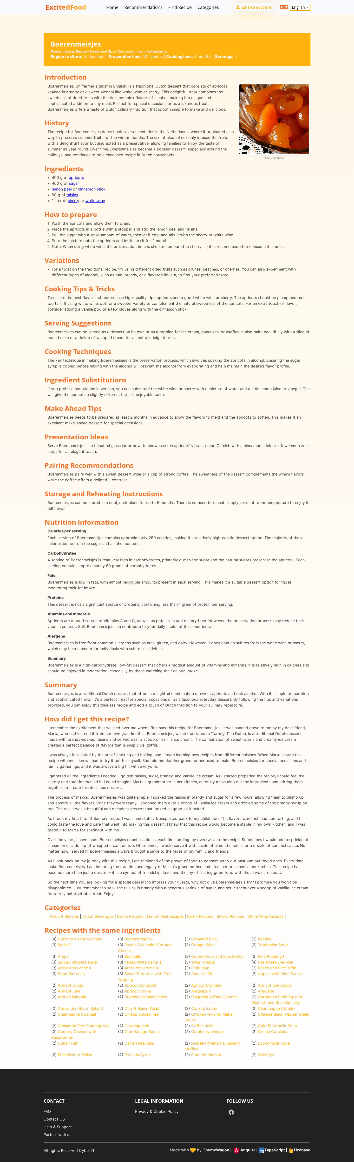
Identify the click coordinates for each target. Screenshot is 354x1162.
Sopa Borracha (71, 973)
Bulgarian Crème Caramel (214, 996)
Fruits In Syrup (138, 1054)
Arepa (63, 956)
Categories (208, 7)
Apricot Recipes (64, 916)
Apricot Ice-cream (274, 985)
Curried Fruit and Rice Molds (217, 956)
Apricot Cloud (70, 985)
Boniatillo (133, 956)
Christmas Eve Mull (275, 962)
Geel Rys (266, 1054)
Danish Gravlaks (139, 1043)
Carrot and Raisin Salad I (80, 1008)
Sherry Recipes (230, 916)
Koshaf (64, 944)
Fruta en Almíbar (206, 1054)
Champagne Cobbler (277, 1008)
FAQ (47, 1111)
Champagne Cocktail (77, 1014)
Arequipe (266, 991)
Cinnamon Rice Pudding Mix (83, 1025)
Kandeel (265, 939)
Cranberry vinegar (207, 1031)
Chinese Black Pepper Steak (283, 1014)
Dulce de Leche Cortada (80, 939)
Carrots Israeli (204, 1008)
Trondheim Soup (273, 944)
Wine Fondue (203, 962)
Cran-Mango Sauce (142, 1031)
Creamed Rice (204, 939)
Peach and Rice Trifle (277, 967)
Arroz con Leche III (142, 967)
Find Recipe (180, 7)
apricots (76, 177)
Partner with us (57, 1134)
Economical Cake (274, 1043)
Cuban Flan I (69, 1043)
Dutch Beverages (97, 916)
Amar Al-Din (202, 973)
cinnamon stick (91, 189)
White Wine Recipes (265, 916)
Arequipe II (201, 991)
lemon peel (62, 189)
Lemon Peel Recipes (165, 916)
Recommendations (143, 7)
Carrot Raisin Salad (142, 1008)
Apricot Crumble (206, 985)
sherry (73, 200)
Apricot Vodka (138, 991)
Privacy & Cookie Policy (157, 1111)
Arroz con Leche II (74, 967)
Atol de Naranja (72, 996)
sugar (74, 183)
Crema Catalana (272, 1031)
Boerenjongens (138, 939)
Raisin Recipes (200, 916)
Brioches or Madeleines (146, 996)
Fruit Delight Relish (75, 1054)
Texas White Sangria (143, 962)
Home (112, 7)
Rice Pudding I (271, 956)
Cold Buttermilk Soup (277, 1025)
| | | (256, 1150)
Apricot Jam (69, 991)
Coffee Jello (202, 1025)
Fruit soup (200, 967)
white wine (95, 200)
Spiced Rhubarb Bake (77, 962)
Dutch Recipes (130, 916)
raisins (72, 194)
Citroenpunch (137, 1025)
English (299, 7)
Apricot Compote (140, 985)
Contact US (54, 1119)
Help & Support (58, 1126)
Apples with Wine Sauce (280, 973)
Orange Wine (203, 944)
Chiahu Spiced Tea (141, 1014)
